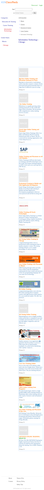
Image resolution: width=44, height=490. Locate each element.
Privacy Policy (21, 481)
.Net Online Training (25, 104)
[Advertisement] (31, 55)
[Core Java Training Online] (29, 361)
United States (5, 37)
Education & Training (26, 28)
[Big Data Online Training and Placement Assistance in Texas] (23, 76)
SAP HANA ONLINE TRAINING (29, 436)
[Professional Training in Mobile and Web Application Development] (23, 181)
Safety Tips (20, 484)
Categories (4, 18)
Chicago (23, 24)
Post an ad (34, 5)
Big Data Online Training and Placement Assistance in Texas (28, 79)
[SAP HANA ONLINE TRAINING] (23, 434)
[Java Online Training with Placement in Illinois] (29, 262)
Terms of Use (20, 478)
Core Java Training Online (27, 363)
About (10, 478)
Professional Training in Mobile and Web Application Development (30, 184)
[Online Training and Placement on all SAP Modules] (23, 154)
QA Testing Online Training (27, 314)
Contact (10, 481)
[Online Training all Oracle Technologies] (23, 210)
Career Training (24, 31)
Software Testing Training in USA (29, 339)
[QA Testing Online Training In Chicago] (29, 237)
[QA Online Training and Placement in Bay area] (29, 407)
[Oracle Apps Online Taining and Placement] (23, 127)
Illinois (22, 21)
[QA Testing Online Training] (23, 312)
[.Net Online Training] (23, 102)
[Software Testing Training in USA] (29, 337)
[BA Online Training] (29, 287)
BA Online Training (25, 289)
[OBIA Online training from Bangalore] (25, 385)
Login (40, 5)
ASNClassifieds (22, 17)
